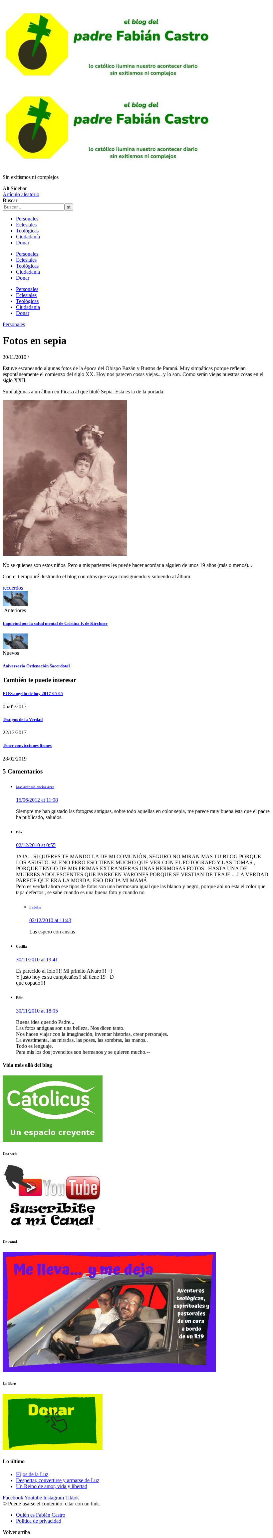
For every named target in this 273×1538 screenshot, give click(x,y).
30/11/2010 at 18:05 (37, 1011)
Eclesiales (26, 224)
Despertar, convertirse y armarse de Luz (57, 1480)
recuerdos (13, 588)
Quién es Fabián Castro (40, 1515)
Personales (27, 218)
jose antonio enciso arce (35, 787)
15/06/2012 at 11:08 (37, 800)
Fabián (35, 907)
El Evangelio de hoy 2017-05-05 (33, 693)
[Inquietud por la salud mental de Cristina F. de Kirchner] (15, 604)
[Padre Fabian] (109, 166)
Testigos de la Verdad (23, 719)
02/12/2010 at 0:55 (36, 845)
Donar (22, 242)
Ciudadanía (28, 236)
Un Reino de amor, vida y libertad (51, 1486)
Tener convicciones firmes (27, 745)
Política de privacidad (38, 1521)
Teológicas (27, 230)
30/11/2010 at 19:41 (37, 959)
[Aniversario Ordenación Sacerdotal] (15, 647)
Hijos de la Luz (32, 1474)
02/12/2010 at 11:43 (50, 920)
